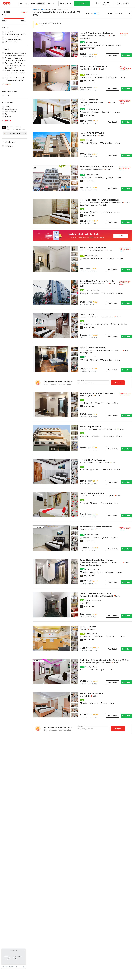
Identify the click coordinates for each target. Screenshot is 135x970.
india (34, 9)
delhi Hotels (41, 9)
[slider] (3, 18)
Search (82, 3)
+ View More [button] (6, 84)
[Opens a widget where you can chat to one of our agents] (13, 958)
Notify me (118, 383)
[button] (24, 12)
